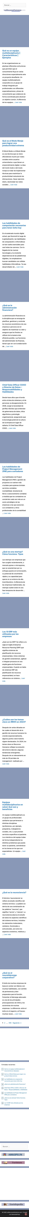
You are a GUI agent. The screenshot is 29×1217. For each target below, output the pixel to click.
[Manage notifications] (26, 1214)
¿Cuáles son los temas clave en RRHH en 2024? (14, 720)
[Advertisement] (14, 30)
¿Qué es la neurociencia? (14, 892)
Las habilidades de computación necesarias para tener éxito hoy (14, 225)
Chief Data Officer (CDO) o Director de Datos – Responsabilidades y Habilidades (14, 388)
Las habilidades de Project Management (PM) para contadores (12, 469)
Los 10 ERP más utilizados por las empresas (10, 634)
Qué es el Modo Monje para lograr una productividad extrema (13, 143)
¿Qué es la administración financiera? (9, 307)
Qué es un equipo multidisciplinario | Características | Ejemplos (11, 54)
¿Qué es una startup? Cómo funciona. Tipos (12, 553)
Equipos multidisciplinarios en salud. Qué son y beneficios (12, 805)
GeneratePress (16, 1214)
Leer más (18, 102)
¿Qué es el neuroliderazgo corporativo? (9, 975)
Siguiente (17, 1023)
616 (10, 1023)
